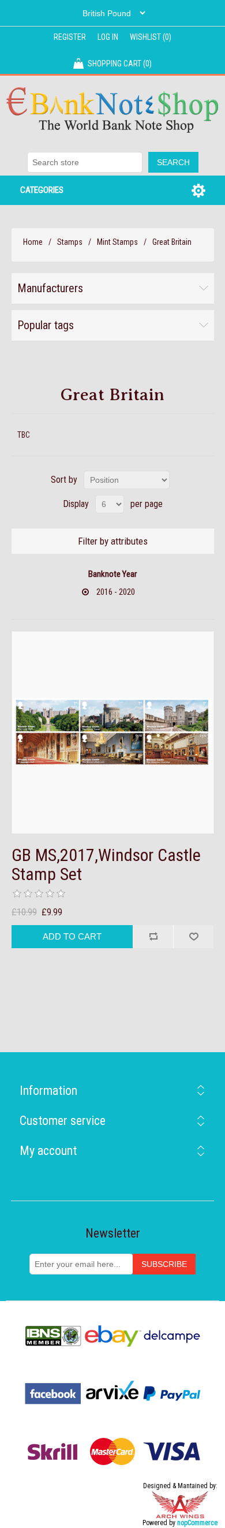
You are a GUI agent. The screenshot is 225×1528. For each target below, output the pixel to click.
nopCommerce (197, 1523)
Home (33, 242)
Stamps (69, 242)
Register (70, 37)
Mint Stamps (117, 242)
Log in (107, 37)
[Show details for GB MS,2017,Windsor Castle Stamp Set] (112, 732)
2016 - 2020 (115, 592)
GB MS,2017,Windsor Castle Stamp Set (106, 864)
